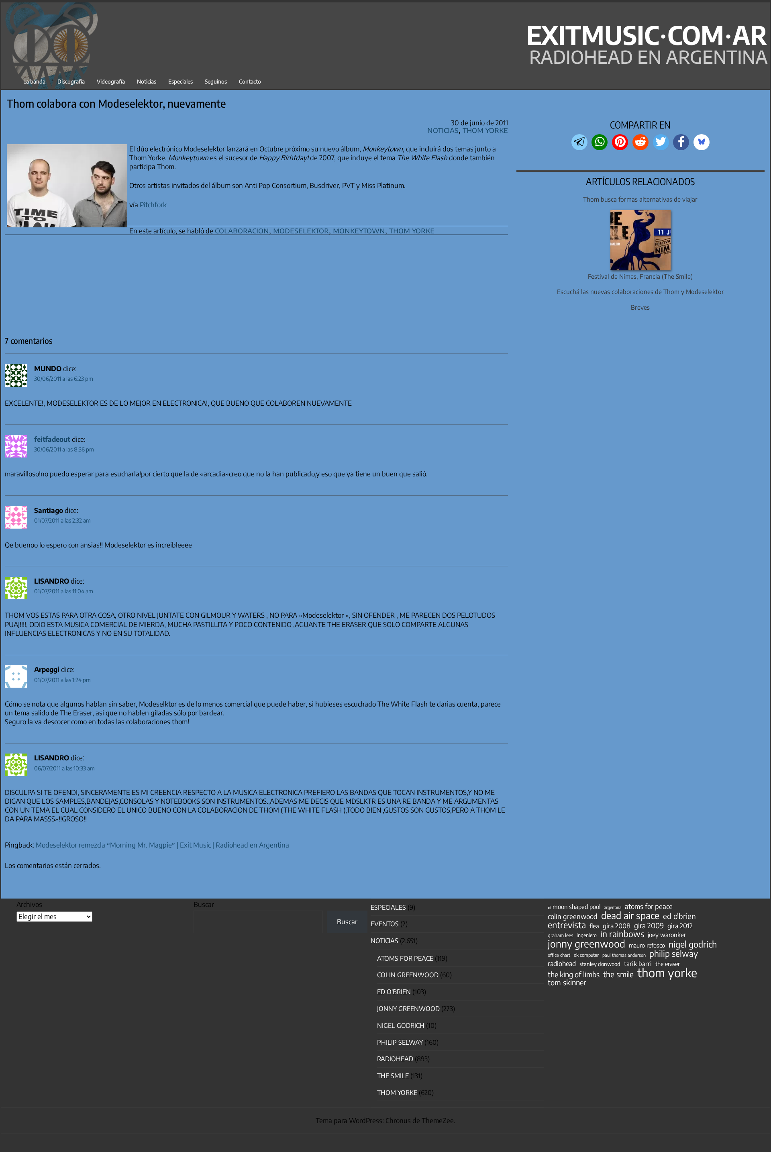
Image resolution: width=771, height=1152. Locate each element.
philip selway (673, 954)
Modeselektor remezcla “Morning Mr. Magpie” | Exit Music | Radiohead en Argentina (162, 844)
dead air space (630, 915)
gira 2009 (649, 925)
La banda (34, 81)
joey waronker (667, 934)
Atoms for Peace (405, 958)
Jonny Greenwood (408, 1009)
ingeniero (587, 935)
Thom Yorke (485, 130)
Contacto (250, 81)
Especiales (180, 81)
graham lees (560, 935)
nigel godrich (400, 1025)
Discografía (71, 81)
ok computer (586, 955)
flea (594, 925)
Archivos (29, 904)
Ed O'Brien (394, 992)
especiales (388, 907)
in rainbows (622, 934)
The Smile (393, 1076)
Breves (640, 307)
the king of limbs (574, 974)
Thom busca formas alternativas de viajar (640, 199)
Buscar (204, 904)
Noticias (146, 81)
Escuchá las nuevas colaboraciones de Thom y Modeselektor (640, 291)
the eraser (667, 963)
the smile (618, 974)
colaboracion (242, 230)
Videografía (111, 81)
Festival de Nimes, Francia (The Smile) (640, 276)
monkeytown (359, 230)
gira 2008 (616, 926)
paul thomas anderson (624, 955)
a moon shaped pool (574, 906)
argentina (612, 907)
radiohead (562, 964)
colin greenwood (573, 917)
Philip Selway (400, 1042)
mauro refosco (647, 945)
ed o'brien (679, 916)
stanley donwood (599, 963)
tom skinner (567, 982)
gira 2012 (680, 926)
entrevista (567, 925)
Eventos (385, 924)
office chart (559, 955)
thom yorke (411, 230)
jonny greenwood (586, 944)
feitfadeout (52, 439)
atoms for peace (649, 906)
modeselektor (301, 230)
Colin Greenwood (408, 975)
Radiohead (395, 1059)
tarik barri (638, 963)
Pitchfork (153, 204)
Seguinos (216, 81)
